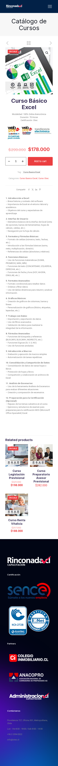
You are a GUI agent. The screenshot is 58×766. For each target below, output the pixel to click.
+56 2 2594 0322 (14, 734)
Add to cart (40, 161)
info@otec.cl (13, 739)
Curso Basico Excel (28, 178)
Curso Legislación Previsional (17, 474)
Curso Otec (43, 178)
